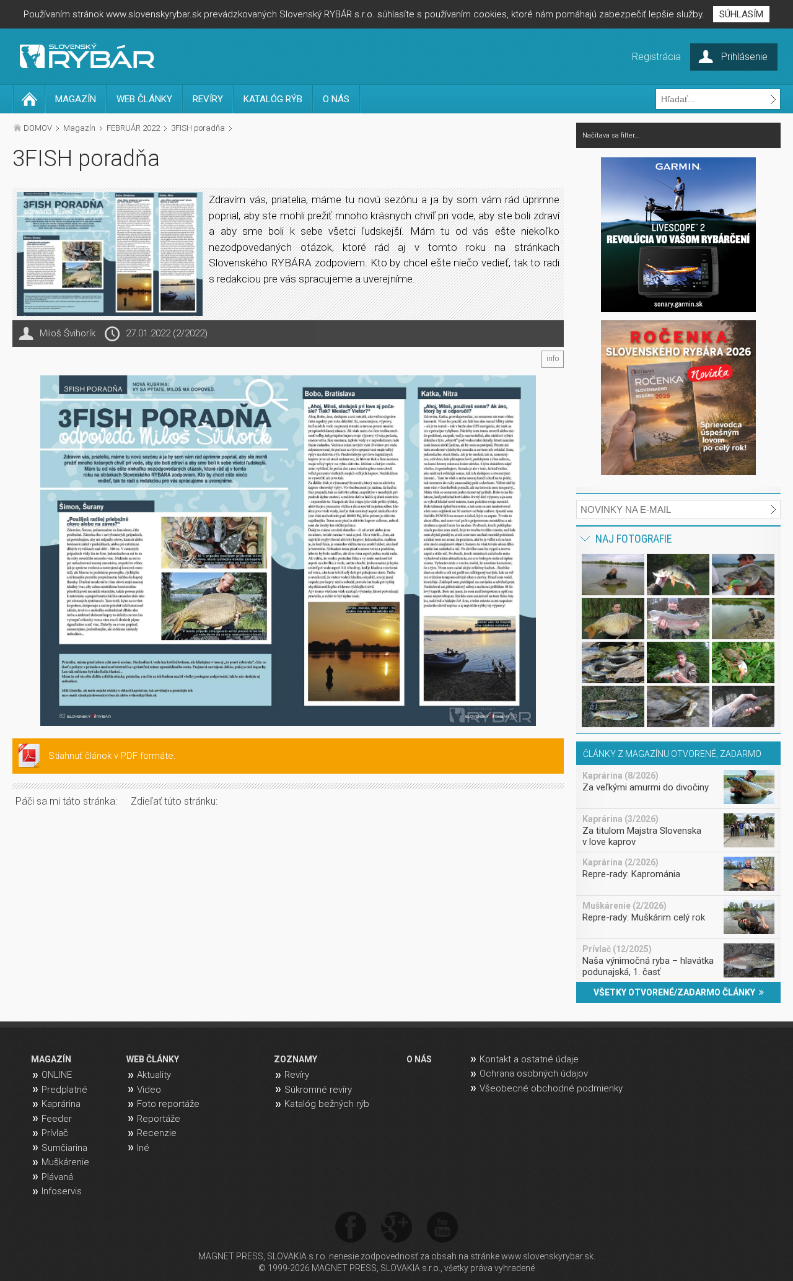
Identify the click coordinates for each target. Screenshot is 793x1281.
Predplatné (64, 1089)
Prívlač (55, 1133)
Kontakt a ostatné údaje (529, 1059)
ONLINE (57, 1074)
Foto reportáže (168, 1103)
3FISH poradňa (198, 128)
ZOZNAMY (295, 1059)
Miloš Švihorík (67, 333)
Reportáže (158, 1118)
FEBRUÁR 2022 (133, 128)
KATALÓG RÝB (272, 99)
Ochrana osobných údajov (534, 1073)
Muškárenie (65, 1162)
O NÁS (336, 99)
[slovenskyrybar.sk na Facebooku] (350, 1228)
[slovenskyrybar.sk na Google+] (396, 1228)
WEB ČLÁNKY (144, 99)
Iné (143, 1147)
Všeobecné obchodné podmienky (551, 1088)
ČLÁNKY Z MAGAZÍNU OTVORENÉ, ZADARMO (672, 754)
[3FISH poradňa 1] (288, 550)
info (552, 358)
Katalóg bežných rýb (326, 1103)
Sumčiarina (64, 1147)
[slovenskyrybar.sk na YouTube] (442, 1228)
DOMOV (38, 128)
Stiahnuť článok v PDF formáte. (112, 755)
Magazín (79, 128)
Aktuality (154, 1074)
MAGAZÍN (75, 99)
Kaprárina (61, 1103)
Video (149, 1089)
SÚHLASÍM (741, 14)
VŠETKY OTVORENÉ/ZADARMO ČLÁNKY (676, 992)
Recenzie (157, 1133)
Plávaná (57, 1177)
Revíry (296, 1074)
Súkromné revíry (318, 1089)
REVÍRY (208, 99)
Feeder (57, 1118)
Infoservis (62, 1191)
